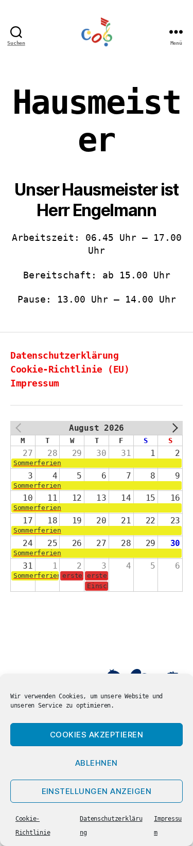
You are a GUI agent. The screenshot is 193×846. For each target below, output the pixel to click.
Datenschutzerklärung (64, 355)
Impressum (34, 383)
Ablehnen (96, 763)
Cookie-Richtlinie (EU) (69, 369)
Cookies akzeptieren (97, 734)
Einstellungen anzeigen (97, 791)
